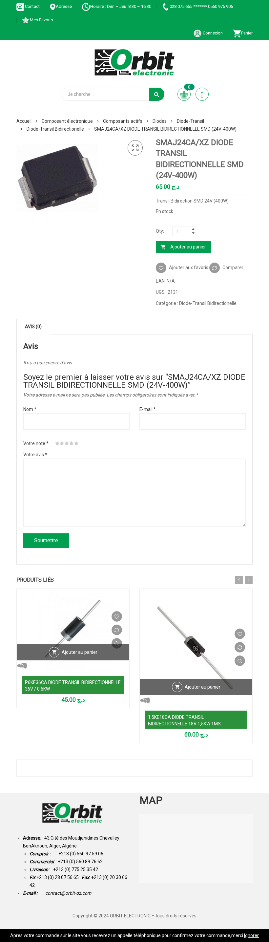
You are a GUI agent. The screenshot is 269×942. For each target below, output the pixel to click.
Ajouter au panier (188, 246)
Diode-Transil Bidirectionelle (55, 129)
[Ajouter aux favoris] (117, 616)
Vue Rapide (117, 643)
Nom (29, 409)
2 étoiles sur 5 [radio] (62, 443)
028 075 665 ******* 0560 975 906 (201, 6)
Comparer (232, 267)
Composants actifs (122, 121)
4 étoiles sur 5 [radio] (71, 443)
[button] (135, 148)
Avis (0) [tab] (33, 326)
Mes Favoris (41, 19)
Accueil (23, 121)
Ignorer (251, 935)
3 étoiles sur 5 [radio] (67, 443)
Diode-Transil (190, 121)
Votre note (36, 443)
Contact (32, 6)
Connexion (212, 33)
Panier (247, 33)
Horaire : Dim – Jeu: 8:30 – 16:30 (120, 6)
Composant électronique (67, 121)
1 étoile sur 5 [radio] (57, 443)
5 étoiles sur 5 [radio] (76, 443)
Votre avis (35, 454)
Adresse (64, 6)
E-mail (147, 409)
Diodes (160, 121)
